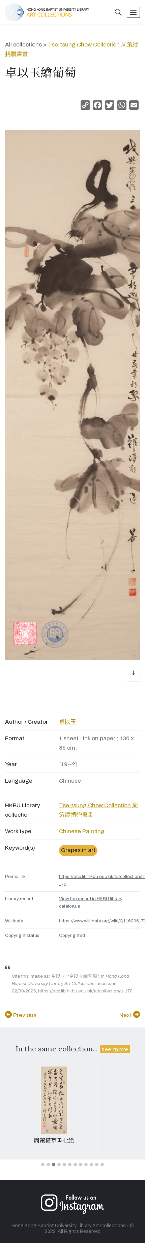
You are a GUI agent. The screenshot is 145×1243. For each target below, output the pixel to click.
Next (126, 1015)
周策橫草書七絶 (54, 1140)
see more (115, 1049)
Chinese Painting (82, 831)
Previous (24, 1015)
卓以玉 (67, 722)
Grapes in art (78, 850)
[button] (118, 13)
